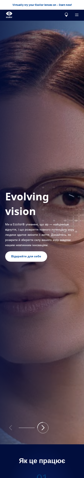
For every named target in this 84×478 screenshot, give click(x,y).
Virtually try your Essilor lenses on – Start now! (42, 5)
